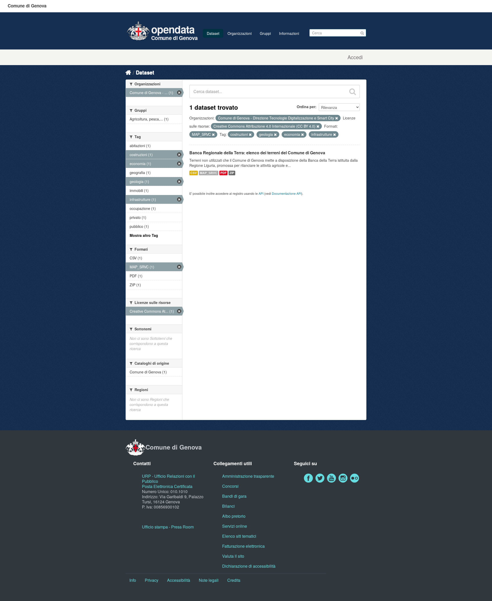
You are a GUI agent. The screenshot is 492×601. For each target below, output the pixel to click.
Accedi (355, 57)
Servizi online (234, 526)
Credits (233, 580)
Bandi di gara (234, 496)
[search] (352, 91)
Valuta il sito (233, 556)
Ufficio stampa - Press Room (168, 527)
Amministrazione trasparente (248, 476)
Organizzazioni (240, 33)
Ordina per (306, 106)
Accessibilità (178, 580)
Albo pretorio (233, 516)
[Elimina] (336, 118)
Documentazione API (286, 193)
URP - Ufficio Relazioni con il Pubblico (168, 478)
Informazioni (289, 33)
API (261, 193)
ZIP (232, 173)
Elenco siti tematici (239, 536)
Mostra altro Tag (144, 235)
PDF (223, 173)
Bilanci (228, 506)
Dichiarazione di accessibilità (248, 566)
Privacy (151, 580)
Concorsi (230, 486)
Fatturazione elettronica (243, 546)
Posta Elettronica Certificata (167, 486)
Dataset (213, 33)
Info (132, 580)
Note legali (209, 580)
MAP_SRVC (208, 173)
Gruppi (265, 33)
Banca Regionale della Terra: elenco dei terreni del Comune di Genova (257, 153)
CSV (193, 173)
